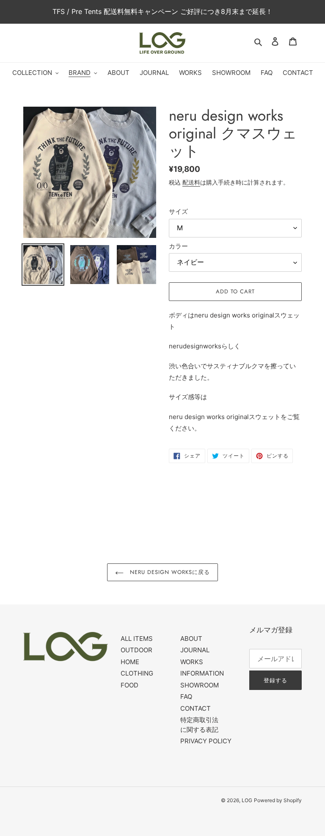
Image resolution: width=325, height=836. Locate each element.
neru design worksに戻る (169, 572)
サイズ (178, 211)
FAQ (186, 697)
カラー (178, 246)
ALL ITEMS (137, 639)
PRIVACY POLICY (205, 741)
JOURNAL (194, 650)
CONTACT (195, 708)
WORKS (191, 662)
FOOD (129, 685)
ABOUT (191, 639)
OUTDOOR (136, 650)
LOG (247, 800)
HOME (130, 662)
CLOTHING (137, 673)
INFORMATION (202, 673)
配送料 (191, 182)
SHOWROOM (199, 685)
